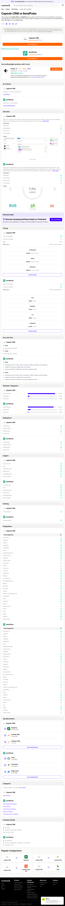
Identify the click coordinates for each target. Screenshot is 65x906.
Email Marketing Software (9, 105)
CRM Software (7, 94)
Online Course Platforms (32, 896)
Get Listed (55, 882)
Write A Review (17, 889)
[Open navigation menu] (63, 5)
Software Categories (18, 882)
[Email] (13, 24)
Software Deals (17, 884)
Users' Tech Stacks (18, 888)
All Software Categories (32, 898)
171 (39, 40)
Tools (41, 886)
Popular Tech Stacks (18, 886)
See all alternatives (32, 747)
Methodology (49, 31)
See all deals (57, 219)
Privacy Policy (16, 904)
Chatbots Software (8, 811)
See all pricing (32, 275)
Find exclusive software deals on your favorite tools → (40, 1)
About (2, 883)
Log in (54, 884)
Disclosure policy (41, 31)
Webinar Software (31, 892)
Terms (9, 904)
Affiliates (3, 889)
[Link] (16, 24)
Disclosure (29, 904)
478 (39, 54)
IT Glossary (42, 884)
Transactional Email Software (10, 814)
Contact (3, 885)
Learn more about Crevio (37, 77)
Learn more (45, 121)
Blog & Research (43, 882)
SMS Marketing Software (9, 809)
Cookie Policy (4, 904)
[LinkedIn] (9, 24)
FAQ (2, 887)
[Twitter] (6, 24)
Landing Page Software (32, 894)
